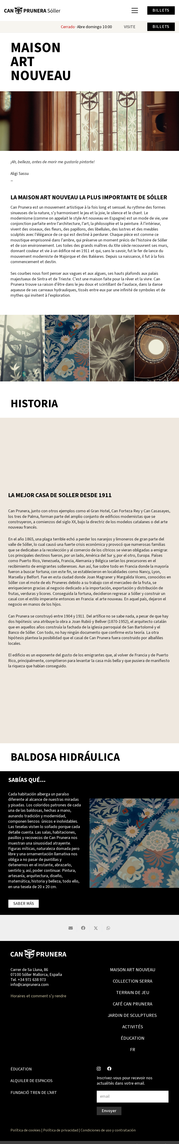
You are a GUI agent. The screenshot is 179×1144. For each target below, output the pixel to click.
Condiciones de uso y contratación (108, 1130)
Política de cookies (25, 1130)
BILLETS (160, 10)
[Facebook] (109, 1068)
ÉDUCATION (133, 1038)
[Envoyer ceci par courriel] (70, 928)
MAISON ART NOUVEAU (132, 970)
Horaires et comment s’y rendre (38, 996)
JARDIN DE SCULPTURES (133, 1015)
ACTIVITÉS (132, 1027)
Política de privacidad (60, 1130)
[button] (134, 10)
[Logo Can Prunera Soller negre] (32, 10)
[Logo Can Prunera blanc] (38, 954)
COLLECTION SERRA (132, 981)
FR (132, 1049)
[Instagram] (99, 1068)
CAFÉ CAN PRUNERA (132, 1004)
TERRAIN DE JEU (132, 992)
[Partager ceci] (83, 928)
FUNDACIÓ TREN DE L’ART (33, 1093)
